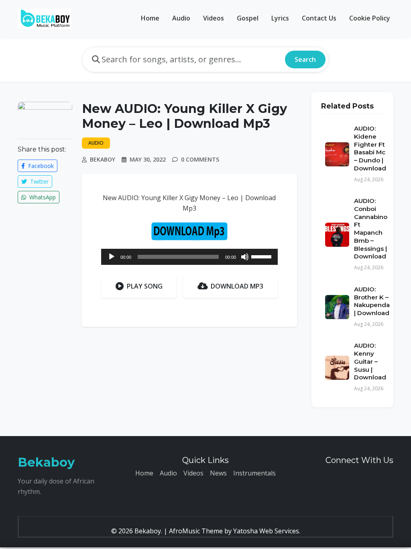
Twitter (38, 181)
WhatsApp (42, 197)
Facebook (40, 166)
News (218, 473)
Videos (213, 18)
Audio (181, 18)
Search (305, 59)
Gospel (247, 18)
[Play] (112, 257)
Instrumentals (254, 473)
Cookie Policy (369, 18)
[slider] (262, 256)
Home (150, 18)
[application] (189, 257)
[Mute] (245, 257)
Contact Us (319, 18)
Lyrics (280, 18)
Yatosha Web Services (266, 530)
